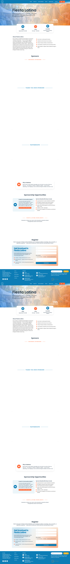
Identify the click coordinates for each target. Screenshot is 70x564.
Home (31, 1)
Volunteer (44, 256)
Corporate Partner (39, 256)
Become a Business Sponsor (51, 256)
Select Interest (38, 255)
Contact (56, 1)
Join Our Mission (41, 1)
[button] (11, 73)
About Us (34, 1)
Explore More (51, 1)
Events (46, 1)
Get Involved (16, 274)
